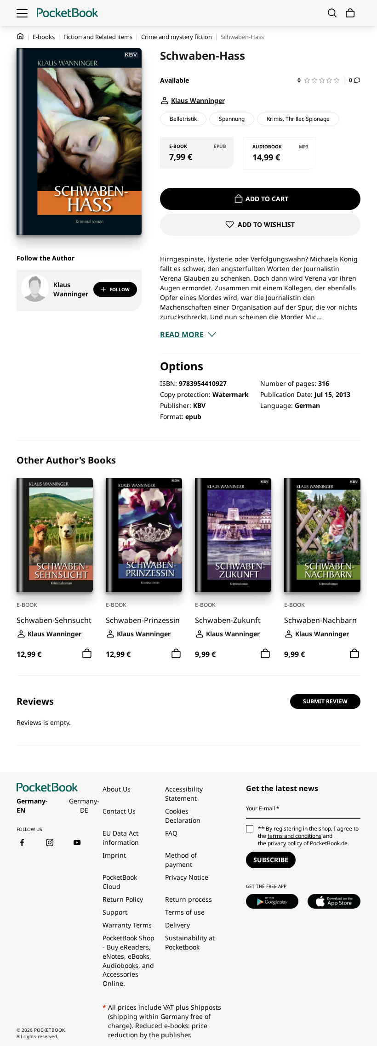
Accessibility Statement (184, 794)
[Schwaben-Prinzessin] (144, 535)
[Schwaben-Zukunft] (233, 535)
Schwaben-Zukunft (228, 620)
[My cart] (350, 13)
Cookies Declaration (183, 816)
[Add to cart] (87, 654)
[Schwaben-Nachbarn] (322, 535)
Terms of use (185, 912)
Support (115, 912)
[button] (320, 80)
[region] (188, 558)
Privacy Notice (186, 877)
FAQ (171, 833)
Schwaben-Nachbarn (320, 620)
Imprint (114, 855)
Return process (188, 899)
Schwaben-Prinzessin (143, 620)
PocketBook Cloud (120, 882)
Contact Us (119, 811)
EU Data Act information (121, 838)
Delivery (177, 925)
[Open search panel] (332, 12)
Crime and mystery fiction (176, 37)
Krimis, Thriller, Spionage (298, 119)
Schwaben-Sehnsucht (54, 620)
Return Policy (123, 899)
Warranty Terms (127, 925)
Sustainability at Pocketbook (190, 942)
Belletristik (183, 119)
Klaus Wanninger (70, 289)
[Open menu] (22, 13)
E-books (44, 37)
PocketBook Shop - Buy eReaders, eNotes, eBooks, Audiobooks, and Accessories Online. (128, 960)
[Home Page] (67, 12)
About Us (117, 789)
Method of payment (181, 860)
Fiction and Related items (97, 37)
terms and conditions (294, 836)
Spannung (232, 119)
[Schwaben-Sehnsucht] (55, 535)
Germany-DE (84, 805)
